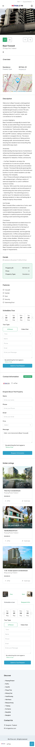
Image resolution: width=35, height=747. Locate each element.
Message (6, 429)
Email (4, 412)
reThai (8, 501)
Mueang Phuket (9, 680)
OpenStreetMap (22, 91)
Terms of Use (8, 362)
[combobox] (17, 334)
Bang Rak (8, 712)
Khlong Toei (8, 693)
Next (23, 594)
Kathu (7, 684)
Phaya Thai (8, 690)
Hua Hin (7, 687)
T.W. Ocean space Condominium (16, 570)
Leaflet (14, 91)
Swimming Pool (9, 302)
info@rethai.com (11, 728)
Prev (11, 594)
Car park (7, 290)
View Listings (27, 376)
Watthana (8, 699)
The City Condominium (12, 491)
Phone (5, 404)
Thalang (7, 706)
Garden (7, 293)
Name (5, 396)
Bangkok (8, 715)
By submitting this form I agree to (14, 361)
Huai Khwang (9, 696)
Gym (6, 296)
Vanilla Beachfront (10, 530)
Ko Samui (8, 709)
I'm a (4, 421)
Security (7, 299)
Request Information (17, 453)
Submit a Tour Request (17, 365)
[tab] (5, 40)
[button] (18, 80)
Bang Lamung (9, 702)
